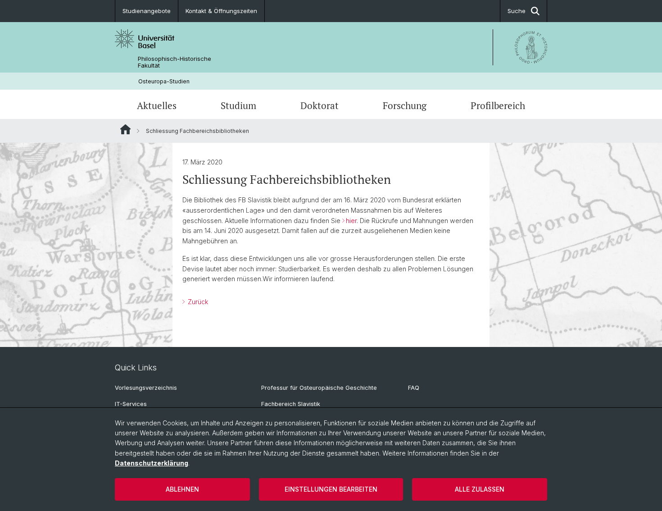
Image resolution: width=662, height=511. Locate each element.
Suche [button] (517, 10)
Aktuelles (157, 105)
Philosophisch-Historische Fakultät (174, 62)
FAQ (413, 387)
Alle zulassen (479, 489)
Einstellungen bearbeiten (331, 489)
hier (351, 220)
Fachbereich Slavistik (290, 404)
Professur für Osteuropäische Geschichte (319, 387)
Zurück (197, 302)
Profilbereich (498, 105)
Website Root (125, 129)
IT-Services (131, 404)
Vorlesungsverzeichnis (146, 387)
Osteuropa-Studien (164, 81)
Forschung (404, 105)
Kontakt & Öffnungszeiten (221, 10)
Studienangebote (146, 10)
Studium (238, 105)
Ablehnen (182, 489)
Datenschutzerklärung (151, 463)
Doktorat (319, 105)
